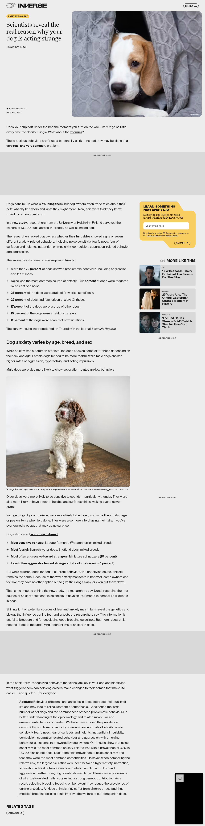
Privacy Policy (172, 235)
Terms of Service (154, 235)
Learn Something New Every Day (159, 207)
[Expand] (178, 776)
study (23, 223)
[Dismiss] (199, 776)
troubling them (52, 204)
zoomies (76, 132)
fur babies (83, 236)
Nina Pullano (19, 108)
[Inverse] (32, 6)
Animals (13, 812)
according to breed (44, 534)
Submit (180, 242)
